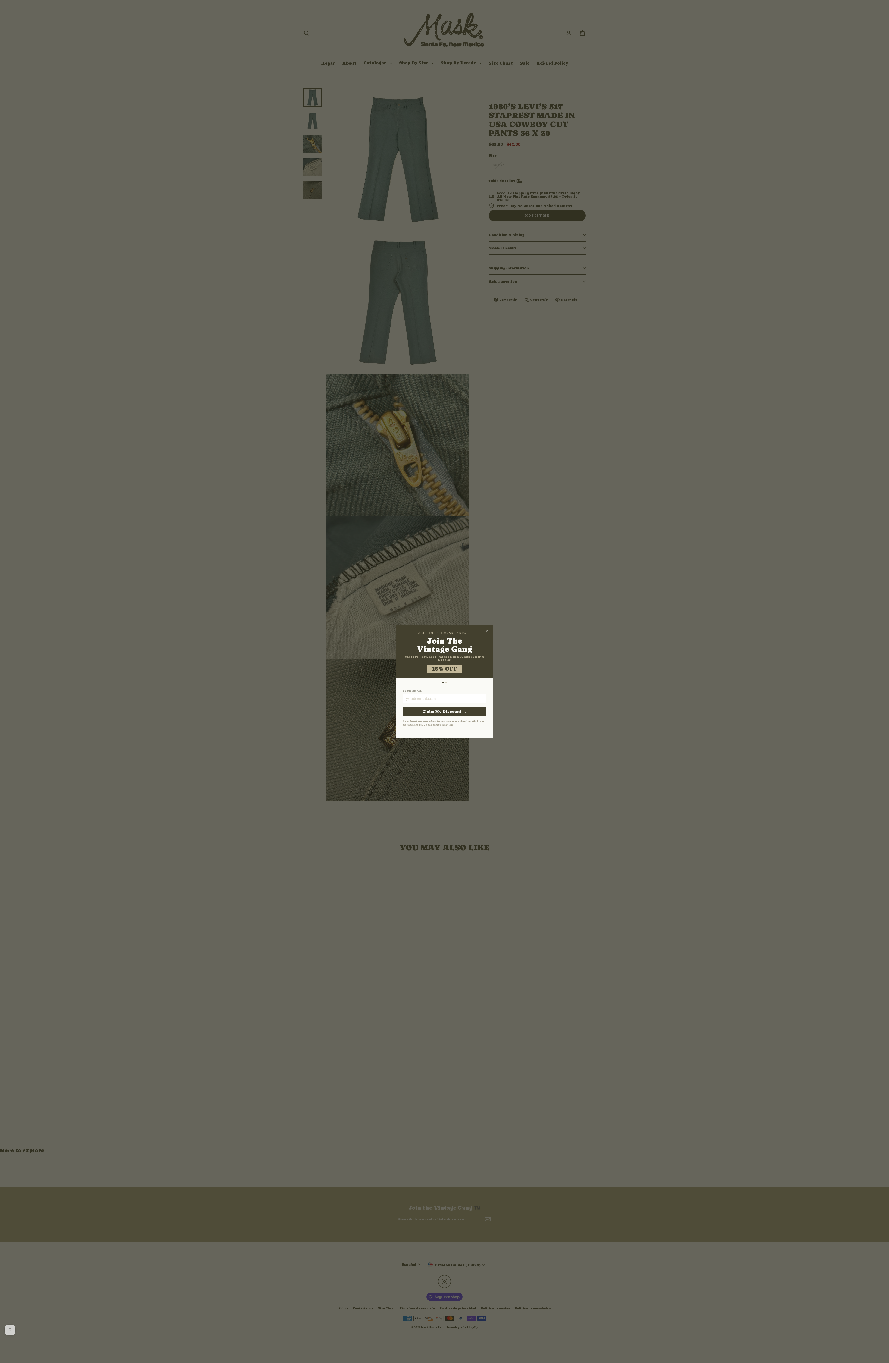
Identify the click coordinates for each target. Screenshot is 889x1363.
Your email (412, 691)
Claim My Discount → (444, 711)
